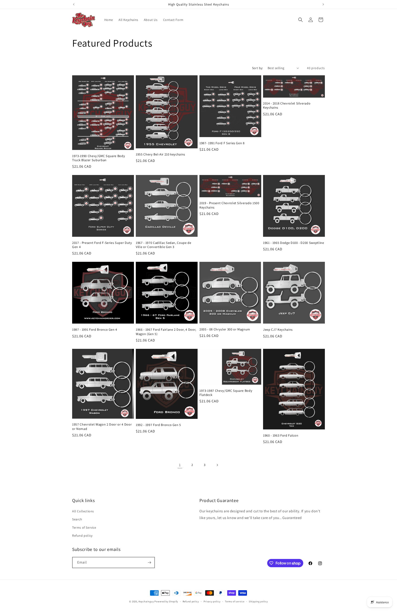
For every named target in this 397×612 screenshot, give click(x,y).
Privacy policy (212, 601)
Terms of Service (84, 527)
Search (77, 519)
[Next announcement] (323, 4)
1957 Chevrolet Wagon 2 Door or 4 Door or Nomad (102, 426)
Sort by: (257, 68)
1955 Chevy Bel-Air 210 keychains (160, 154)
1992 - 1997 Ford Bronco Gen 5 (158, 425)
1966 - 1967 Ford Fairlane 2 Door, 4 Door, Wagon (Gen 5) (166, 331)
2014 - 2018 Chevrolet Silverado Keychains (286, 105)
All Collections (83, 511)
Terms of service (234, 601)
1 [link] (180, 465)
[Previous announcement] (74, 4)
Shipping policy (258, 601)
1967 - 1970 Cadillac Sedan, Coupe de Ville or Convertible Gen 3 (163, 245)
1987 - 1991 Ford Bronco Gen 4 (94, 329)
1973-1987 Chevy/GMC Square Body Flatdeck (225, 393)
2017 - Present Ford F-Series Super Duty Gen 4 (102, 245)
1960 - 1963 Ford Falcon (280, 435)
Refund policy (82, 535)
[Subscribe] (149, 562)
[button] (300, 20)
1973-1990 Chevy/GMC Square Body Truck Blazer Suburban (98, 158)
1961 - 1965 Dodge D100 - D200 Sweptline (293, 243)
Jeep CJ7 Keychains (278, 329)
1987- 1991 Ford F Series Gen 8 (222, 143)
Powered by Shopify (166, 601)
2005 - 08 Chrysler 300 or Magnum (224, 329)
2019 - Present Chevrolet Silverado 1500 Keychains (229, 205)
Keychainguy (146, 601)
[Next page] (217, 465)
